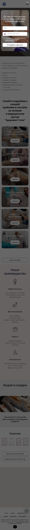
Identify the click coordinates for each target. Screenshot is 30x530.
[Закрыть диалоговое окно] (27, 2)
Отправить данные (15, 45)
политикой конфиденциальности (11, 40)
